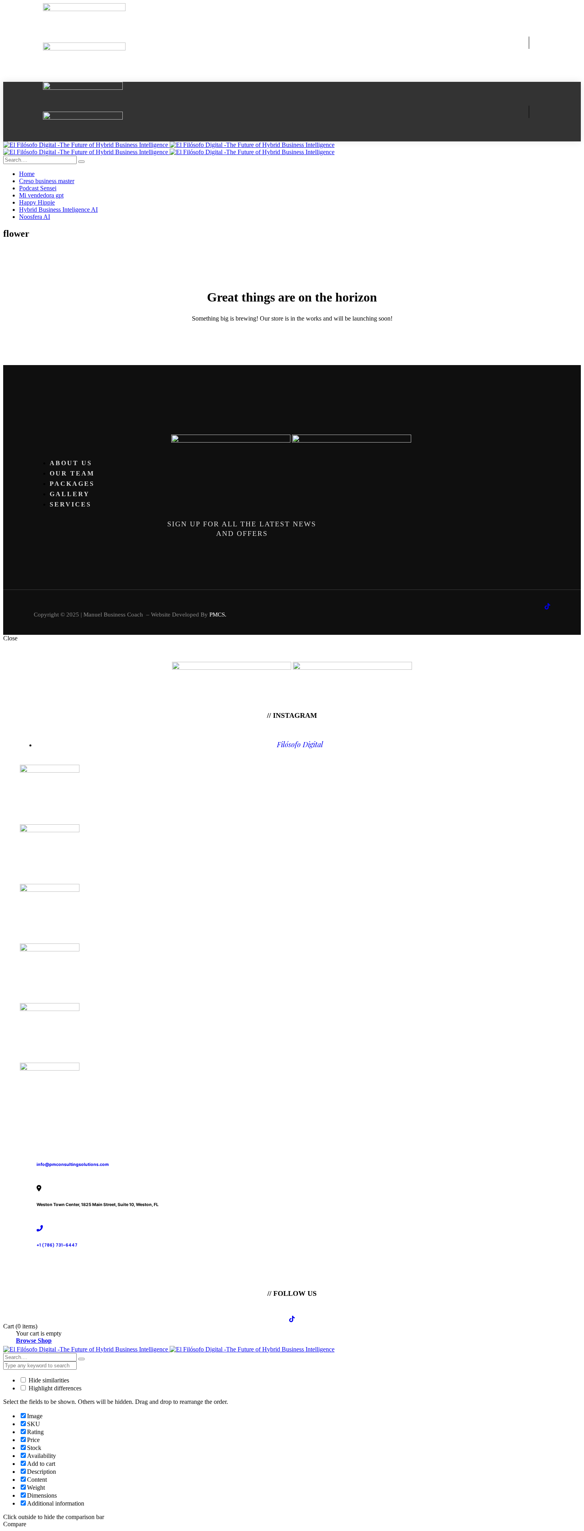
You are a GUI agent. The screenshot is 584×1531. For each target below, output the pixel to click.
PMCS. (217, 614)
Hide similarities (48, 1380)
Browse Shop (34, 1340)
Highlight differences (54, 1388)
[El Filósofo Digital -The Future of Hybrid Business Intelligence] (169, 144)
